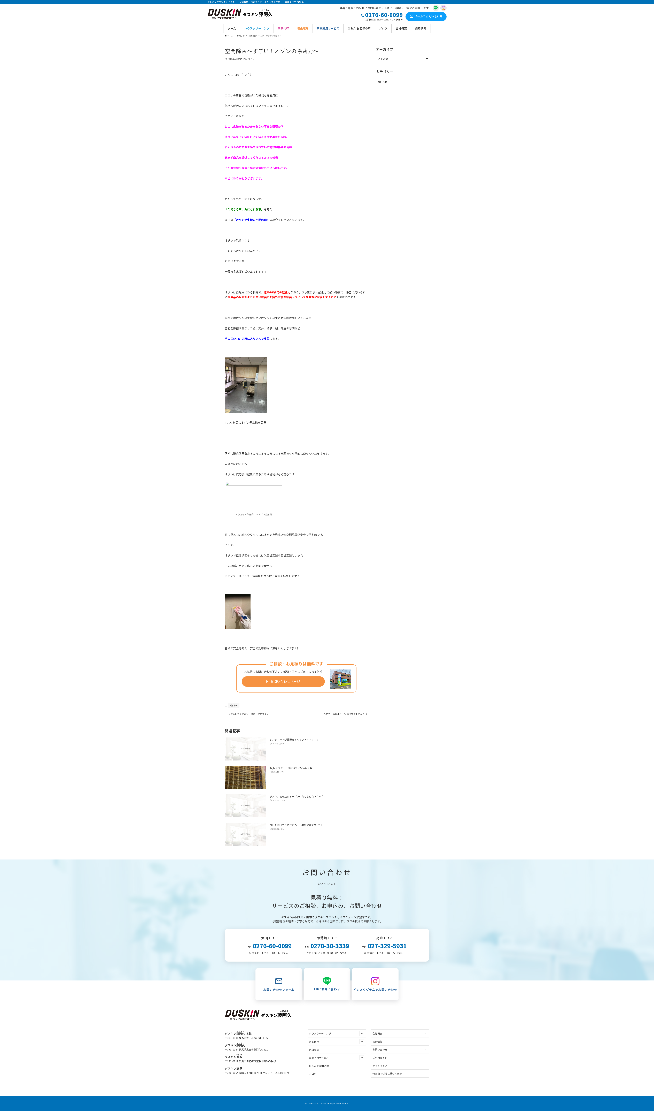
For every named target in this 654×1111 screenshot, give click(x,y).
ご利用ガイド (379, 1057)
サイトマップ (379, 1065)
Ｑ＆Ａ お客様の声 (319, 1066)
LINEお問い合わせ (327, 989)
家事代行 (314, 1041)
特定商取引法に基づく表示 (387, 1073)
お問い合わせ (428, 16)
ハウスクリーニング (320, 1033)
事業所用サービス (319, 1057)
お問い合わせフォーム (278, 989)
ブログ (312, 1073)
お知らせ (250, 59)
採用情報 (377, 1041)
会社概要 (377, 1033)
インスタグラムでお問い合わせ (375, 989)
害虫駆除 (314, 1049)
